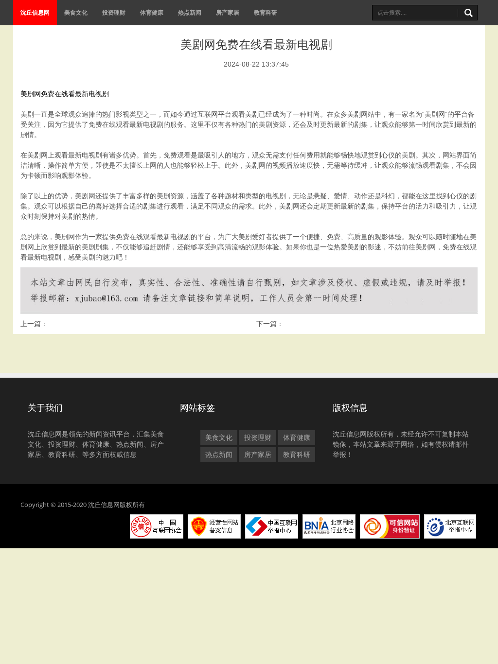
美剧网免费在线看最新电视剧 (64, 94)
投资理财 (113, 12)
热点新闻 (189, 12)
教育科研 (265, 12)
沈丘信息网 (35, 12)
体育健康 (151, 12)
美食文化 (76, 12)
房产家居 (227, 12)
